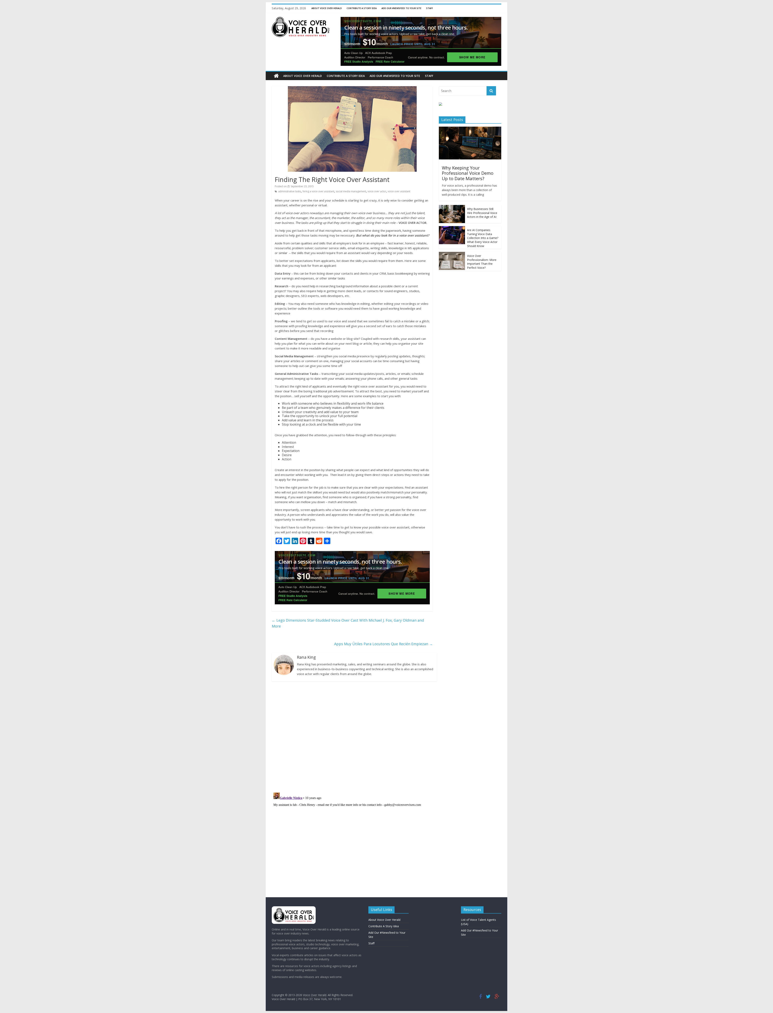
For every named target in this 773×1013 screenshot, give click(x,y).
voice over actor (377, 191)
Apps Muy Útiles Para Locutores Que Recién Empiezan (383, 643)
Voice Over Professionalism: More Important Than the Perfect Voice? (481, 262)
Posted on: (294, 186)
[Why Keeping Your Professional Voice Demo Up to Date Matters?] (470, 129)
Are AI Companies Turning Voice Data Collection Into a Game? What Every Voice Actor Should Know (482, 238)
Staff (429, 8)
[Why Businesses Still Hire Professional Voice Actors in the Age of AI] (452, 207)
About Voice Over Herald (326, 8)
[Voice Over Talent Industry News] (300, 19)
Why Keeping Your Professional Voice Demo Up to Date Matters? (467, 173)
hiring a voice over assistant (318, 191)
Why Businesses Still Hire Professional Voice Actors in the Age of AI (482, 213)
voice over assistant (399, 191)
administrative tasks (289, 191)
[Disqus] (352, 736)
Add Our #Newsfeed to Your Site (401, 8)
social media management (351, 191)
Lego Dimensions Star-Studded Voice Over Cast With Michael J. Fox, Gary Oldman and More (348, 623)
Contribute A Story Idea (362, 8)
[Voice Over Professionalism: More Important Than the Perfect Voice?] (452, 254)
